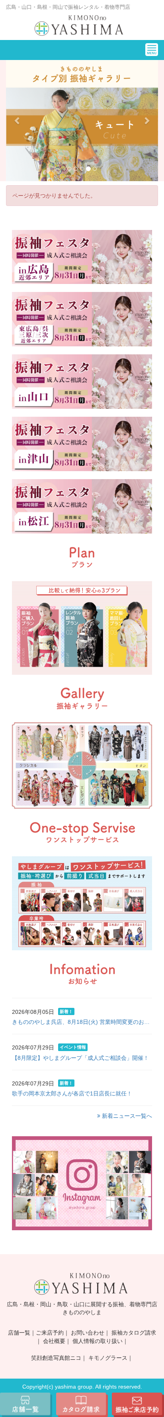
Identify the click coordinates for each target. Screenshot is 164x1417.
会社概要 (54, 1341)
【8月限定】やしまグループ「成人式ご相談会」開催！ (80, 1058)
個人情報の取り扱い (97, 1341)
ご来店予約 (50, 1332)
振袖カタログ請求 (133, 1332)
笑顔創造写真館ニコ (56, 1358)
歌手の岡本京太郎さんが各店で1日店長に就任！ (72, 1093)
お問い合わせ (87, 1332)
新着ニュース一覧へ (126, 1116)
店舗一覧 (19, 1332)
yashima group (73, 1386)
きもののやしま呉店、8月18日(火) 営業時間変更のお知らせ (82, 1022)
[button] (17, 120)
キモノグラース (107, 1358)
